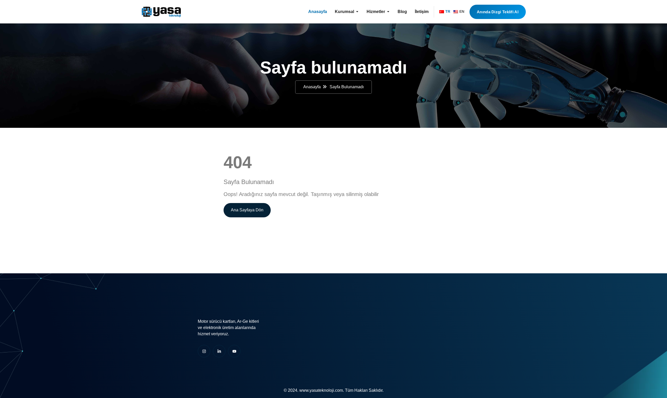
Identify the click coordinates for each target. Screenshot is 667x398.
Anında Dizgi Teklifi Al (497, 12)
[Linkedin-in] (219, 351)
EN (461, 12)
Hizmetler (376, 11)
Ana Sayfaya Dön (247, 210)
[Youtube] (234, 351)
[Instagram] (204, 351)
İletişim (422, 11)
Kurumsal (344, 11)
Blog (402, 11)
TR (447, 12)
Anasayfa (317, 11)
